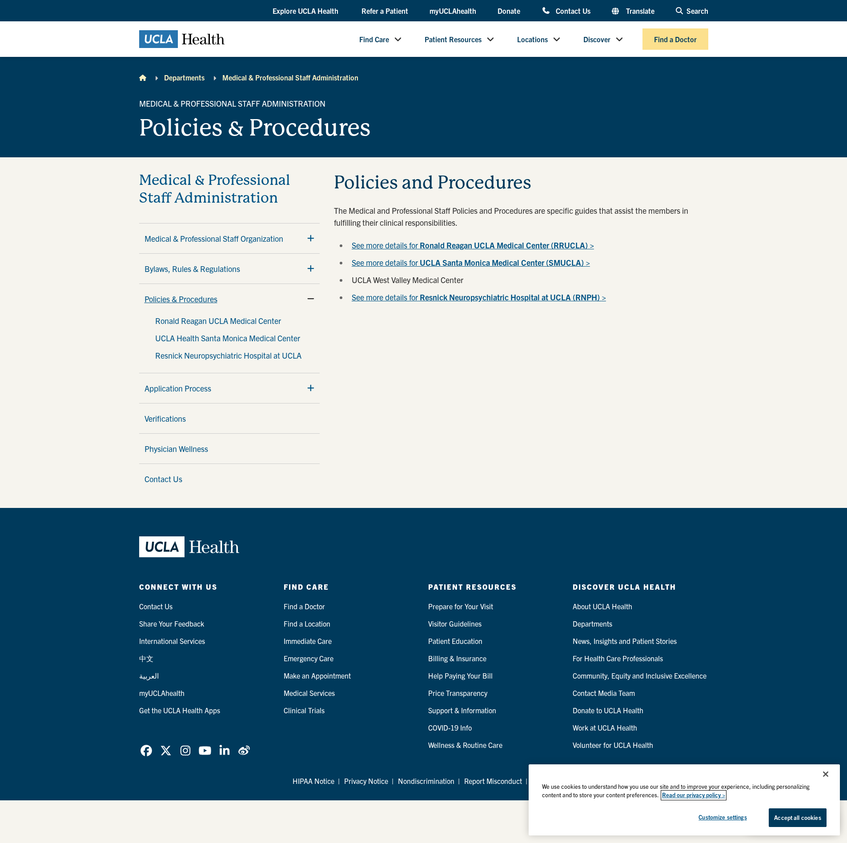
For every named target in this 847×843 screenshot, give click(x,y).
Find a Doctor (675, 39)
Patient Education (455, 640)
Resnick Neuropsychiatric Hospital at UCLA (228, 355)
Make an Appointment (317, 675)
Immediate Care (308, 640)
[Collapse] (310, 299)
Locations (532, 39)
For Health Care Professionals (618, 658)
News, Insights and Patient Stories (625, 640)
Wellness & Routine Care (465, 744)
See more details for (473, 245)
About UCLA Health (602, 606)
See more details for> (479, 297)
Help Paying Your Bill (460, 675)
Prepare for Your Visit (460, 606)
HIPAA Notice (313, 780)
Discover (596, 39)
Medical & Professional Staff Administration (290, 77)
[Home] (142, 77)
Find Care (374, 39)
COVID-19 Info (450, 727)
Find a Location (307, 623)
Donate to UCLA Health (608, 710)
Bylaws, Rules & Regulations (192, 269)
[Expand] (310, 238)
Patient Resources (453, 39)
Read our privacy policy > (693, 795)
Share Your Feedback (171, 623)
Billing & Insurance (457, 658)
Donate (509, 10)
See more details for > (471, 262)
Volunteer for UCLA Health (613, 744)
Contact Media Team (604, 692)
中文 (146, 658)
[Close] (825, 774)
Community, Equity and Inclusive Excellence (640, 675)
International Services (172, 640)
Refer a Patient (384, 10)
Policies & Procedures (181, 299)
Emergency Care (308, 658)
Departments (184, 77)
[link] (146, 750)
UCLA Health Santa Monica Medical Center (227, 338)
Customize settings (722, 817)
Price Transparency (457, 692)
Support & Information (462, 710)
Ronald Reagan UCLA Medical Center (218, 321)
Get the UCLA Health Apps (179, 710)
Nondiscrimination (426, 780)
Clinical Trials (304, 710)
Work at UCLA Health (605, 727)
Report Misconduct (493, 780)
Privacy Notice (366, 780)
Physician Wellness (176, 448)
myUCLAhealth (453, 10)
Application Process (178, 388)
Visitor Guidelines (455, 623)
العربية (149, 675)
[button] (306, 11)
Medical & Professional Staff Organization (214, 238)
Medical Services (309, 692)
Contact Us (573, 10)
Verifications (165, 418)
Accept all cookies (797, 817)
